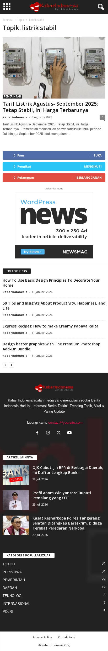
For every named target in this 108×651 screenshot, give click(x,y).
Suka (98, 155)
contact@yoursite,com (65, 422)
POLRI (8, 612)
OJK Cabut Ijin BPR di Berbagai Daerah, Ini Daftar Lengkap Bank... (68, 470)
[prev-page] (5, 365)
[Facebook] (38, 433)
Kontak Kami (66, 637)
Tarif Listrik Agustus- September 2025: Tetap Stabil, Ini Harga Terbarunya (50, 107)
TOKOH (9, 564)
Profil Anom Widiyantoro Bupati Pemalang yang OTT (62, 495)
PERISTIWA (12, 572)
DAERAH (10, 588)
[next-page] (11, 365)
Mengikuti (93, 166)
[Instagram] (49, 433)
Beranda (8, 20)
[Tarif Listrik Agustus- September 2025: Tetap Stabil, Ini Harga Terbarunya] (54, 68)
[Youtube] (70, 433)
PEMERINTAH (12, 96)
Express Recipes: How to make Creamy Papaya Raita (51, 326)
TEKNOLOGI (13, 596)
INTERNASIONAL (16, 604)
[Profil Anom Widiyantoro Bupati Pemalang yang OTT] (16, 500)
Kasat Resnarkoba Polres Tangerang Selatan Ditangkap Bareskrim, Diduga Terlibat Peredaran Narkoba (67, 523)
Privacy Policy (42, 637)
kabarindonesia (15, 117)
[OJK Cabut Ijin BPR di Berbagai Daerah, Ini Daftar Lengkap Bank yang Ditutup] (16, 475)
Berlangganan (89, 177)
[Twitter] (60, 433)
